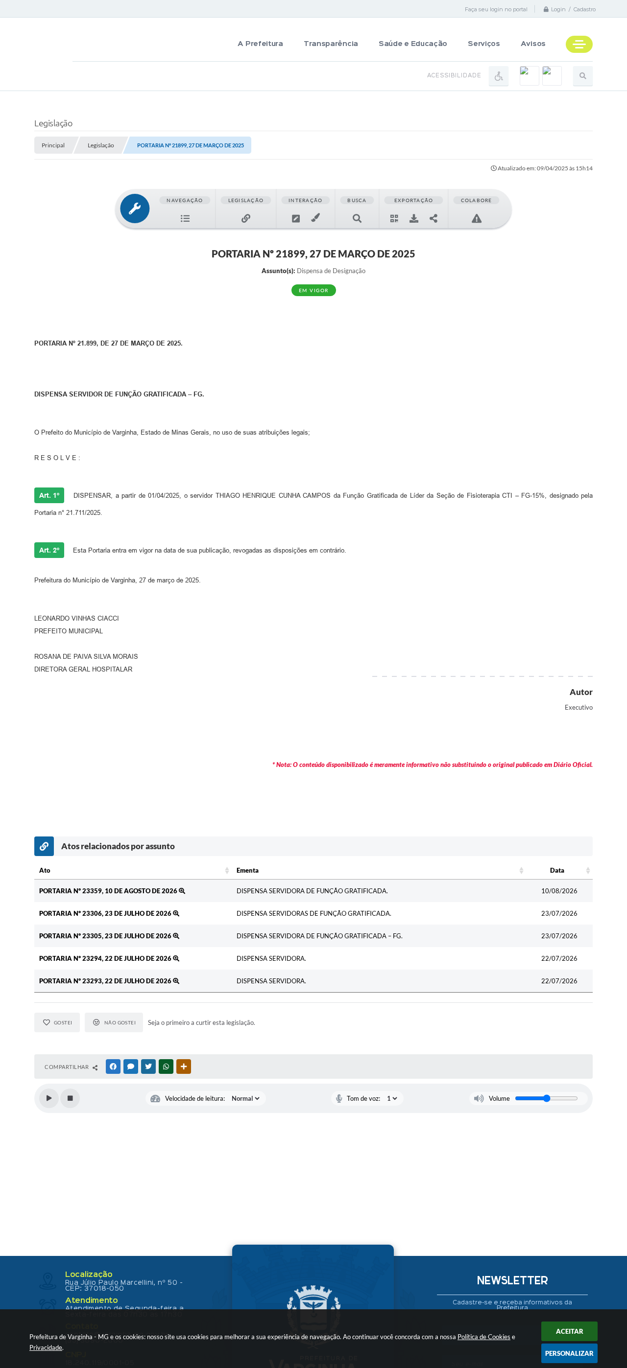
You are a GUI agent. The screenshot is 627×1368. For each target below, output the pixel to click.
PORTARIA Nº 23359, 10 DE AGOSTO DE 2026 (109, 891)
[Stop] (70, 1098)
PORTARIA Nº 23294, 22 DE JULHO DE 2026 (106, 958)
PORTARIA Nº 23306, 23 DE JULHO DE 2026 (106, 913)
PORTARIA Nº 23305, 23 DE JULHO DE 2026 (106, 936)
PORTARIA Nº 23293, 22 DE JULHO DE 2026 (106, 981)
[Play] (49, 1098)
